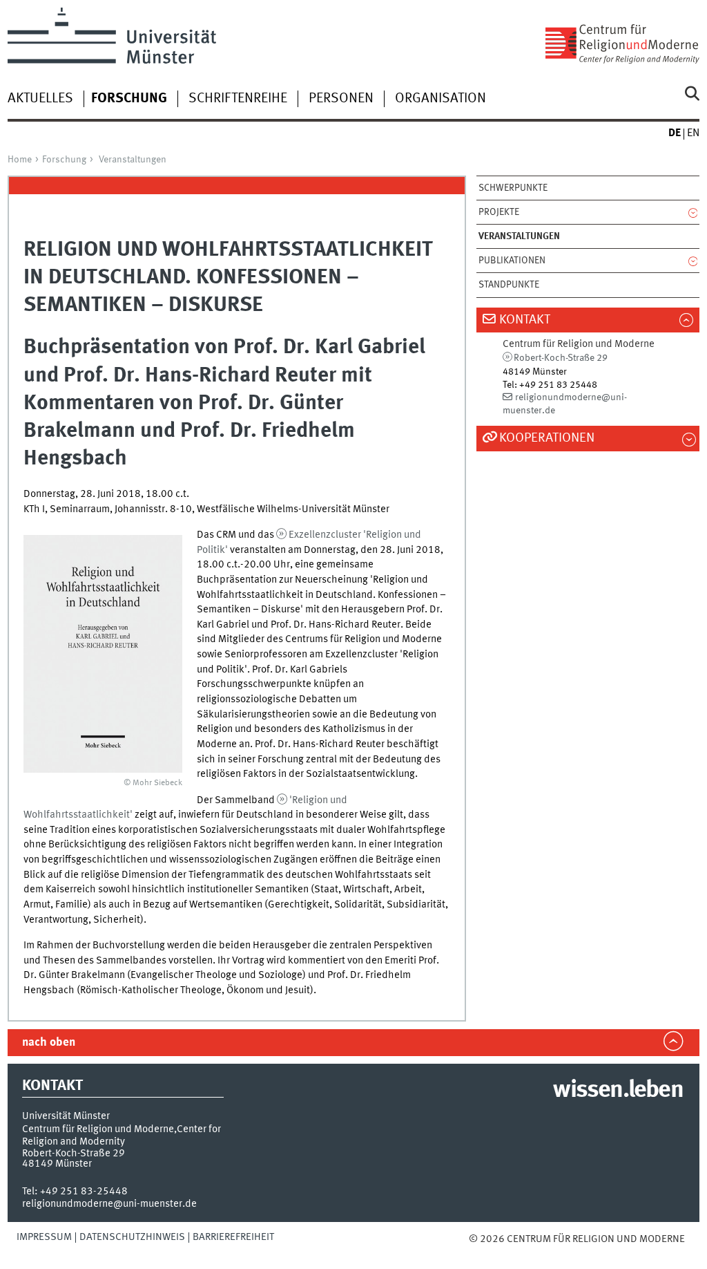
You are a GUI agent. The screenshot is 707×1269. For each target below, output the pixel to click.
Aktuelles (40, 99)
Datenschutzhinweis (132, 1237)
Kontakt (524, 320)
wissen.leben (617, 1090)
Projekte (498, 212)
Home (20, 159)
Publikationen (511, 260)
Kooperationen (546, 438)
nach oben (48, 1043)
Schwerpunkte (513, 188)
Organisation (440, 99)
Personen (341, 99)
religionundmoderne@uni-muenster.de (109, 1204)
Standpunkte (508, 285)
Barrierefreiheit (233, 1237)
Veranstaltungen (132, 159)
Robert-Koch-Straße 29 (561, 358)
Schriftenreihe (237, 99)
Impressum (44, 1237)
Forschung (64, 159)
